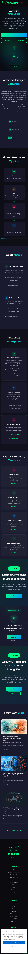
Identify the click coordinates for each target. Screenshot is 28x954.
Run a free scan (14, 596)
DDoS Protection (15, 438)
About (14, 903)
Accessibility (14, 918)
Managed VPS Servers (14, 872)
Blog (14, 892)
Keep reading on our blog (14, 830)
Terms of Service (14, 916)
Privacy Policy (14, 913)
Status (14, 894)
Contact (14, 908)
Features (14, 887)
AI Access (14, 879)
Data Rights (14, 921)
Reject (14, 950)
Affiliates (14, 911)
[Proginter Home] (10, 3)
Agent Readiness (14, 884)
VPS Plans (7, 40)
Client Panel (14, 889)
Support (14, 906)
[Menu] (25, 3)
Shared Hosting (14, 35)
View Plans (14, 640)
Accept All (14, 942)
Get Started (13, 637)
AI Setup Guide (14, 882)
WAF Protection (15, 434)
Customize (14, 946)
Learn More (21, 40)
